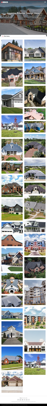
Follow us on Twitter (22, 400)
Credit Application (14, 401)
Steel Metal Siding (24, 404)
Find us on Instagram (26, 400)
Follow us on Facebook (24, 400)
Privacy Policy (28, 401)
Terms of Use (33, 401)
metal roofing (40, 18)
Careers (19, 401)
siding (4, 19)
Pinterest (18, 400)
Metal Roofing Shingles (16, 404)
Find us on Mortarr (29, 400)
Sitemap (23, 401)
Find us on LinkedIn (20, 400)
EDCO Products (9, 404)
